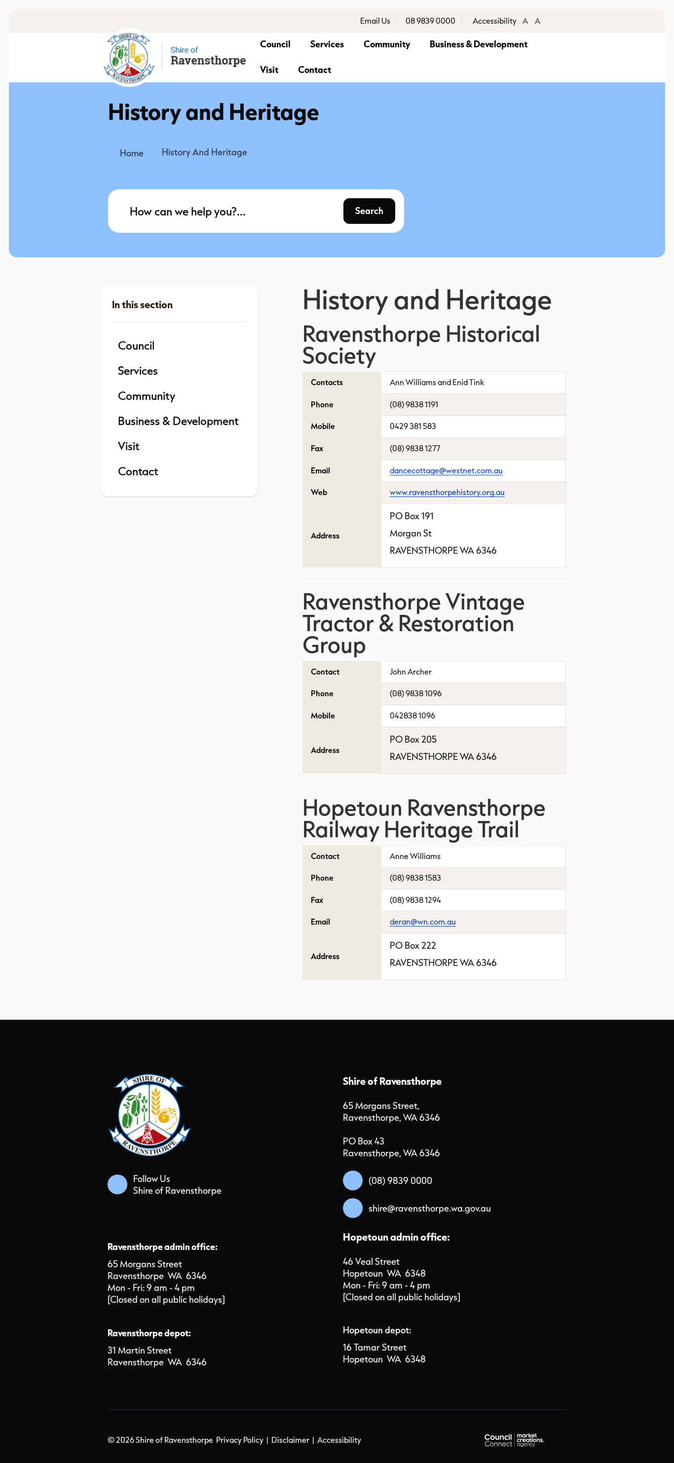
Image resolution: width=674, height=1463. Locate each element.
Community (387, 43)
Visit (269, 69)
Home (132, 152)
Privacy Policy (239, 1440)
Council (275, 43)
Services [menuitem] (138, 370)
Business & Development (478, 43)
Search (369, 210)
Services (327, 43)
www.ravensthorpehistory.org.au (447, 492)
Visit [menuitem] (129, 446)
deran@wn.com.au (423, 922)
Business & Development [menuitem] (178, 421)
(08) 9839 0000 (400, 1180)
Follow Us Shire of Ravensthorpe (177, 1184)
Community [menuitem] (146, 395)
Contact (314, 69)
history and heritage (204, 152)
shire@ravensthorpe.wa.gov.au (430, 1208)
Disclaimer (290, 1440)
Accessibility (339, 1440)
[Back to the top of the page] (642, 1438)
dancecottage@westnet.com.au (446, 470)
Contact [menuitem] (138, 471)
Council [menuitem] (136, 345)
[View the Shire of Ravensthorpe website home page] (176, 58)
